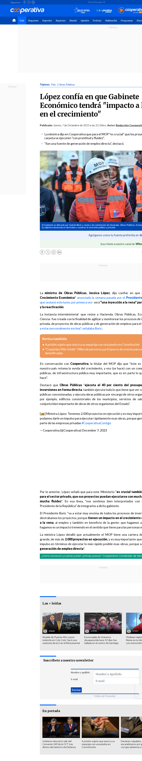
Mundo (73, 20)
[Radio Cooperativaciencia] (104, 10)
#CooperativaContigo (96, 423)
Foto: (45, 153)
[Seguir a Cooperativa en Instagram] (33, 2)
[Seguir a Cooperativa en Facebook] (24, 2)
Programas (127, 20)
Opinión (85, 20)
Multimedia (111, 20)
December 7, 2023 (94, 430)
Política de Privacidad (104, 696)
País (22, 20)
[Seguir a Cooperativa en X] (29, 2)
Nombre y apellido (80, 672)
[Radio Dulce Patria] (82, 10)
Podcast (97, 20)
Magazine (33, 20)
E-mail (74, 679)
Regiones (61, 20)
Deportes (47, 20)
